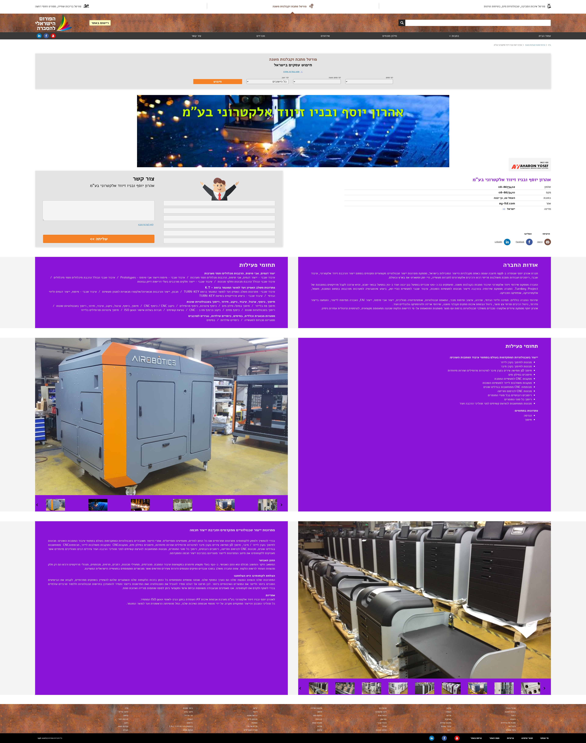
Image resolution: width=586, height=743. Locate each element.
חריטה (448, 715)
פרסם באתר (476, 738)
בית (549, 45)
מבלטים (448, 719)
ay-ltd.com (507, 203)
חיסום (320, 711)
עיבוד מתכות (446, 726)
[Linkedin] (39, 35)
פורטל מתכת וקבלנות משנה (290, 6)
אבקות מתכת (188, 730)
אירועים (325, 36)
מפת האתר (494, 738)
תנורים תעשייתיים (250, 730)
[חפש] (401, 23)
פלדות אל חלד (251, 726)
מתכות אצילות (445, 722)
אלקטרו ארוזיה (316, 708)
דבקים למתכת (510, 711)
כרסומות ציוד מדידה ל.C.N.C (181, 726)
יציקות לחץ (317, 715)
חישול (255, 711)
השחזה (190, 719)
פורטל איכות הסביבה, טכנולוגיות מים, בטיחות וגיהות (514, 6)
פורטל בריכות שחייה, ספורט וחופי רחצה (58, 6)
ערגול (384, 726)
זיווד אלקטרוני (380, 711)
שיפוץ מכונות (381, 730)
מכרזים (261, 36)
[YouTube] (53, 35)
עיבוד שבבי (381, 722)
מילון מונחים (389, 36)
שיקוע (319, 730)
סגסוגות (254, 722)
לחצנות (513, 719)
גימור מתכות (188, 708)
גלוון (126, 708)
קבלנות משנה (123, 726)
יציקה (255, 708)
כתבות (455, 36)
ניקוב (126, 722)
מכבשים (319, 719)
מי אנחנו (544, 738)
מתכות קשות (317, 722)
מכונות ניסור (123, 719)
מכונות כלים (252, 719)
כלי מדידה (188, 715)
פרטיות (510, 738)
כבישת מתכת (252, 715)
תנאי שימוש (527, 738)
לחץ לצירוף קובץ (145, 224)
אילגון (449, 708)
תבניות (125, 730)
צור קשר (196, 36)
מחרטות (383, 719)
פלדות (319, 726)
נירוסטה (189, 722)
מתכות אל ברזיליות (508, 722)
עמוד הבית (545, 36)
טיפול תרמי (382, 715)
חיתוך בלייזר (123, 711)
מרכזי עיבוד (511, 708)
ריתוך (449, 730)
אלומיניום (382, 708)
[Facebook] (46, 35)
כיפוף (513, 715)
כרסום (125, 715)
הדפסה (540, 242)
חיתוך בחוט (188, 711)
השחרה (448, 711)
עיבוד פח (512, 726)
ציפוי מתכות (511, 730)
